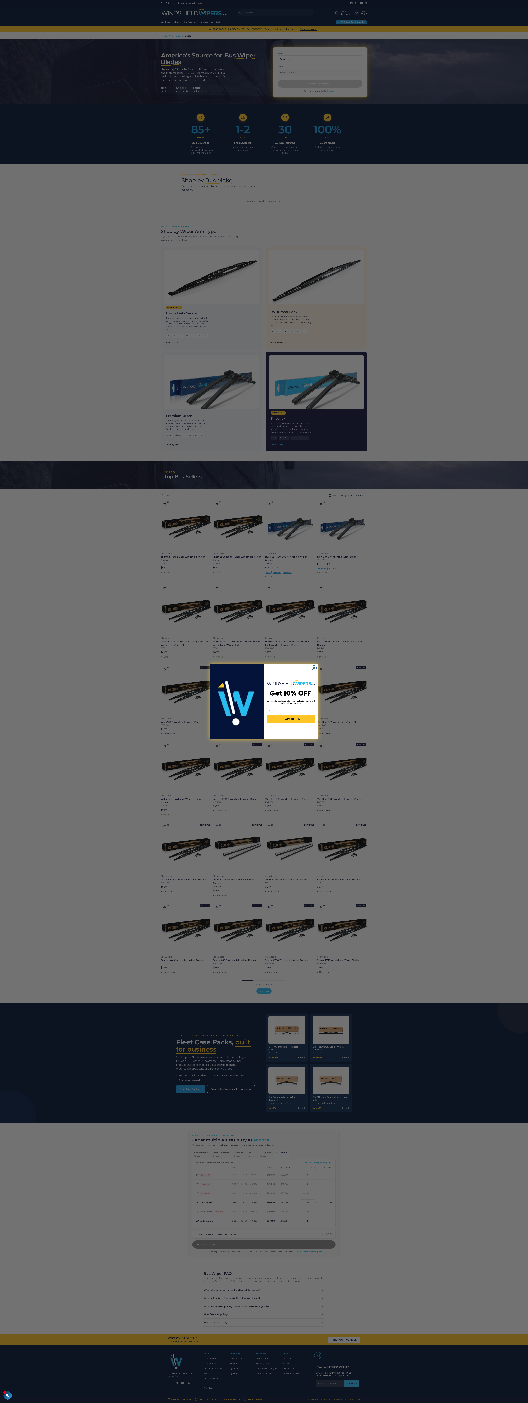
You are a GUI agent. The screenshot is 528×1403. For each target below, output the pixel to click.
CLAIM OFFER (290, 718)
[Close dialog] (314, 667)
